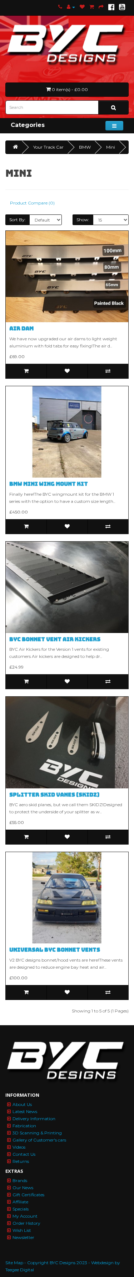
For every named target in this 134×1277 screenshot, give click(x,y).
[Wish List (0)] (82, 7)
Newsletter (23, 1237)
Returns (21, 1161)
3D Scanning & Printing (37, 1132)
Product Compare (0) (32, 203)
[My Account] (71, 7)
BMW (85, 147)
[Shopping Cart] (91, 7)
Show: (82, 219)
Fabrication (24, 1125)
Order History (26, 1223)
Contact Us (24, 1154)
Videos (19, 1147)
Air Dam (21, 328)
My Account (25, 1216)
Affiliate (20, 1201)
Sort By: (17, 219)
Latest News (25, 1111)
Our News (23, 1187)
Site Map (14, 1262)
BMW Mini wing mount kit (48, 484)
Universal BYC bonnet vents (54, 949)
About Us (22, 1104)
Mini (110, 147)
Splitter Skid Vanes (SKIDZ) (54, 794)
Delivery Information (34, 1118)
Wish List (22, 1230)
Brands (20, 1180)
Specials (21, 1209)
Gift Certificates (28, 1194)
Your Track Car (48, 147)
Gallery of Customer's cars (39, 1140)
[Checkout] (101, 7)
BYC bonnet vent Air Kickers (54, 639)
